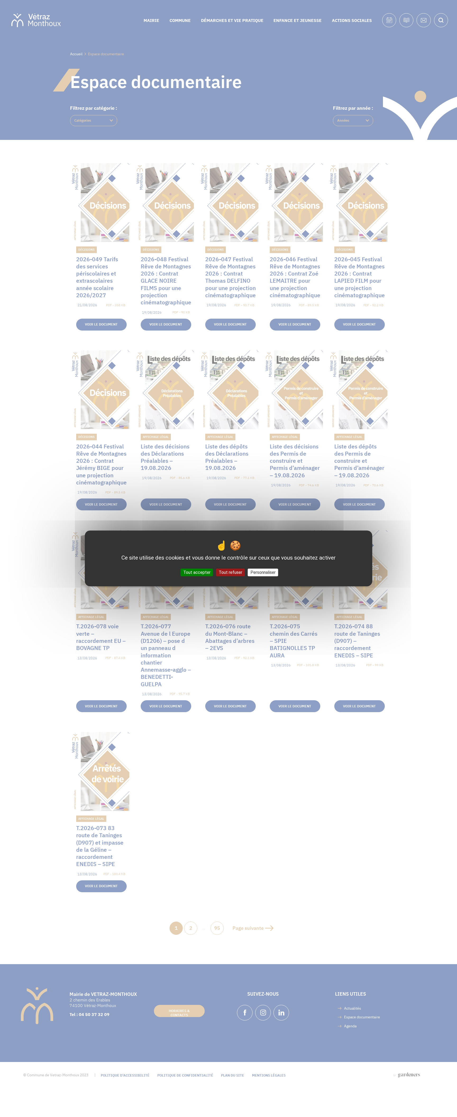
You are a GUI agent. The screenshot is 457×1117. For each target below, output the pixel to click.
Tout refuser (230, 572)
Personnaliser (263, 572)
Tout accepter (197, 572)
